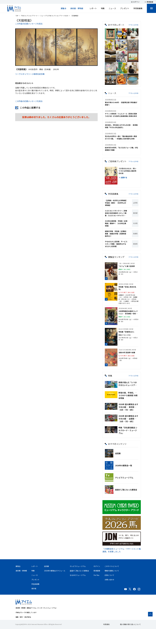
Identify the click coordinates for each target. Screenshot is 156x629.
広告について (109, 575)
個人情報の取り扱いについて (130, 624)
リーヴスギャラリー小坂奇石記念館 (29, 74)
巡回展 (118, 453)
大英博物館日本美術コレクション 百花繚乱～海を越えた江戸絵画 (128, 312)
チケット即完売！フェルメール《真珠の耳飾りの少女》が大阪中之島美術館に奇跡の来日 (121, 115)
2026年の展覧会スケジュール (54, 571)
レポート (93, 8)
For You (96, 575)
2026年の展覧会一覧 (123, 465)
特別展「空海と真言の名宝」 (127, 288)
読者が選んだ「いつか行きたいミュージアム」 (128, 383)
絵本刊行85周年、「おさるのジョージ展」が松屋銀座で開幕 (121, 148)
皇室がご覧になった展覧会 (126, 489)
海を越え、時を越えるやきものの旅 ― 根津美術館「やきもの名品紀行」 (121, 126)
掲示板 (33, 588)
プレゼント (124, 8)
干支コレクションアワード (29, 16)
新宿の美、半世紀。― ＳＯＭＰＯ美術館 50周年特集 (128, 395)
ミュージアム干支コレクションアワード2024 (54, 16)
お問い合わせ (109, 579)
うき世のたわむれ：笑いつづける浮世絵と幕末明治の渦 (127, 170)
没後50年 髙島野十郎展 (127, 352)
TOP (17, 16)
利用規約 (106, 624)
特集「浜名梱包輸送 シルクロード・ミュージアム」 (128, 430)
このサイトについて (112, 566)
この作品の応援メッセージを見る (29, 23)
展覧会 (63, 8)
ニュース (112, 8)
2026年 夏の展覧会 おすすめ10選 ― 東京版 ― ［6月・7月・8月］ (128, 407)
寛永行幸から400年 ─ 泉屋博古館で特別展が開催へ (121, 103)
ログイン (97, 566)
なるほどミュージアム (78, 575)
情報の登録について (112, 571)
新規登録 (97, 571)
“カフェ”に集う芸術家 (127, 266)
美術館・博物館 (76, 8)
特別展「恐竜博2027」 (127, 332)
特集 (103, 8)
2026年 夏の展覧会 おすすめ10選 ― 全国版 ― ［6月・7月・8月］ (128, 419)
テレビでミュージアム (124, 477)
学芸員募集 (138, 8)
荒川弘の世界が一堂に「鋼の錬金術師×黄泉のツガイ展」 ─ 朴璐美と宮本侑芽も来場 (121, 137)
